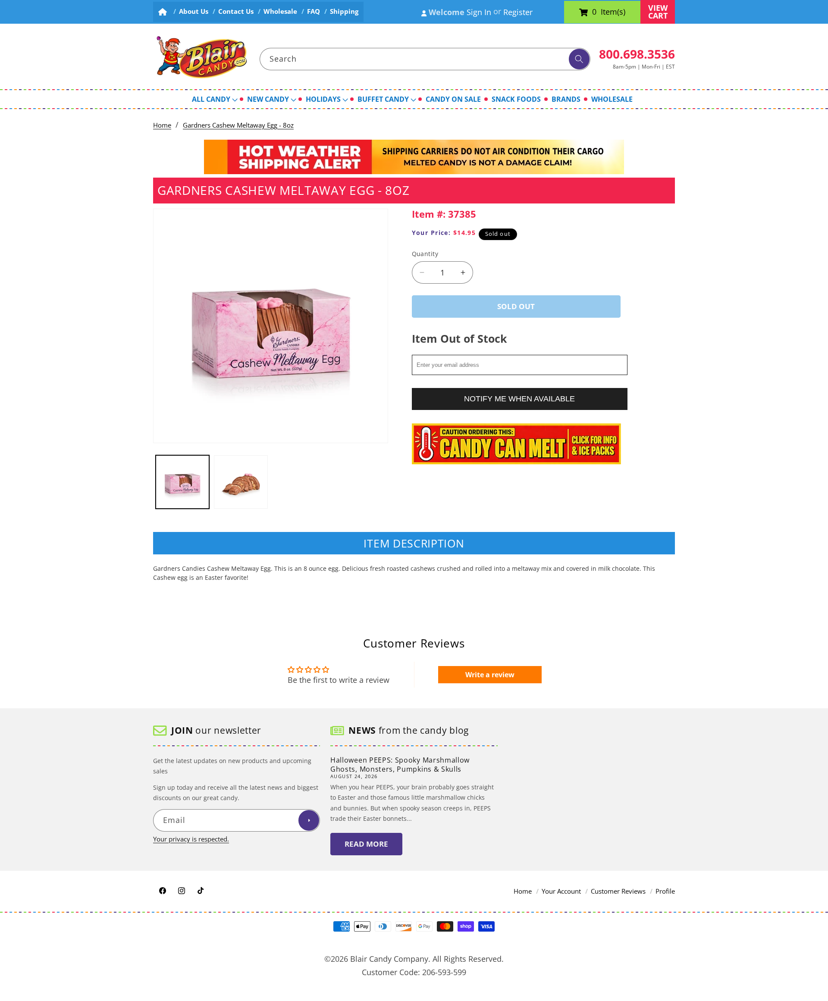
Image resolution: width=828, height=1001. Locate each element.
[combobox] (425, 59)
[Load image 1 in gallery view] (183, 482)
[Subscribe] (308, 820)
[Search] (579, 59)
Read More (366, 844)
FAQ (313, 11)
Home (162, 125)
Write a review (489, 674)
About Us (193, 11)
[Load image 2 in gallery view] (241, 482)
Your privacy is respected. (191, 839)
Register (518, 12)
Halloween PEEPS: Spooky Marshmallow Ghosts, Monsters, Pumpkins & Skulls (400, 764)
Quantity (425, 254)
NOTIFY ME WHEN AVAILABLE (519, 398)
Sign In (479, 12)
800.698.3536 (637, 54)
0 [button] (594, 12)
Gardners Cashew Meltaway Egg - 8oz (238, 125)
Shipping (344, 11)
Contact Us (236, 11)
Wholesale (280, 11)
